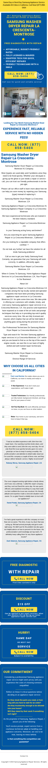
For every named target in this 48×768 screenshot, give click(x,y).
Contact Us (24, 756)
